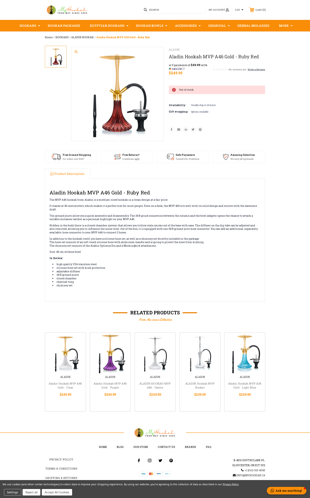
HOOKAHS (28, 26)
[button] (190, 66)
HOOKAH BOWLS (149, 26)
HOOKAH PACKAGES (64, 26)
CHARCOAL (217, 26)
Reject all (31, 492)
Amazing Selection (242, 155)
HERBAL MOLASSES (253, 26)
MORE (284, 26)
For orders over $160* (73, 158)
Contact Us (166, 447)
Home (103, 447)
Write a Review (256, 69)
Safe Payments (185, 155)
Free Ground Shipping (77, 155)
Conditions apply (131, 158)
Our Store (140, 447)
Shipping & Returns (61, 478)
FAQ (208, 447)
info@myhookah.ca (250, 475)
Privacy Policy (61, 459)
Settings (12, 492)
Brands (190, 447)
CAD (237, 9)
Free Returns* (131, 155)
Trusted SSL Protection (187, 158)
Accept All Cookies (57, 492)
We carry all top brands (242, 158)
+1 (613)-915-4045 (255, 470)
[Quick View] (78, 340)
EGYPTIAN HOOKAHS (107, 26)
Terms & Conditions (61, 468)
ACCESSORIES (186, 26)
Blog (120, 447)
